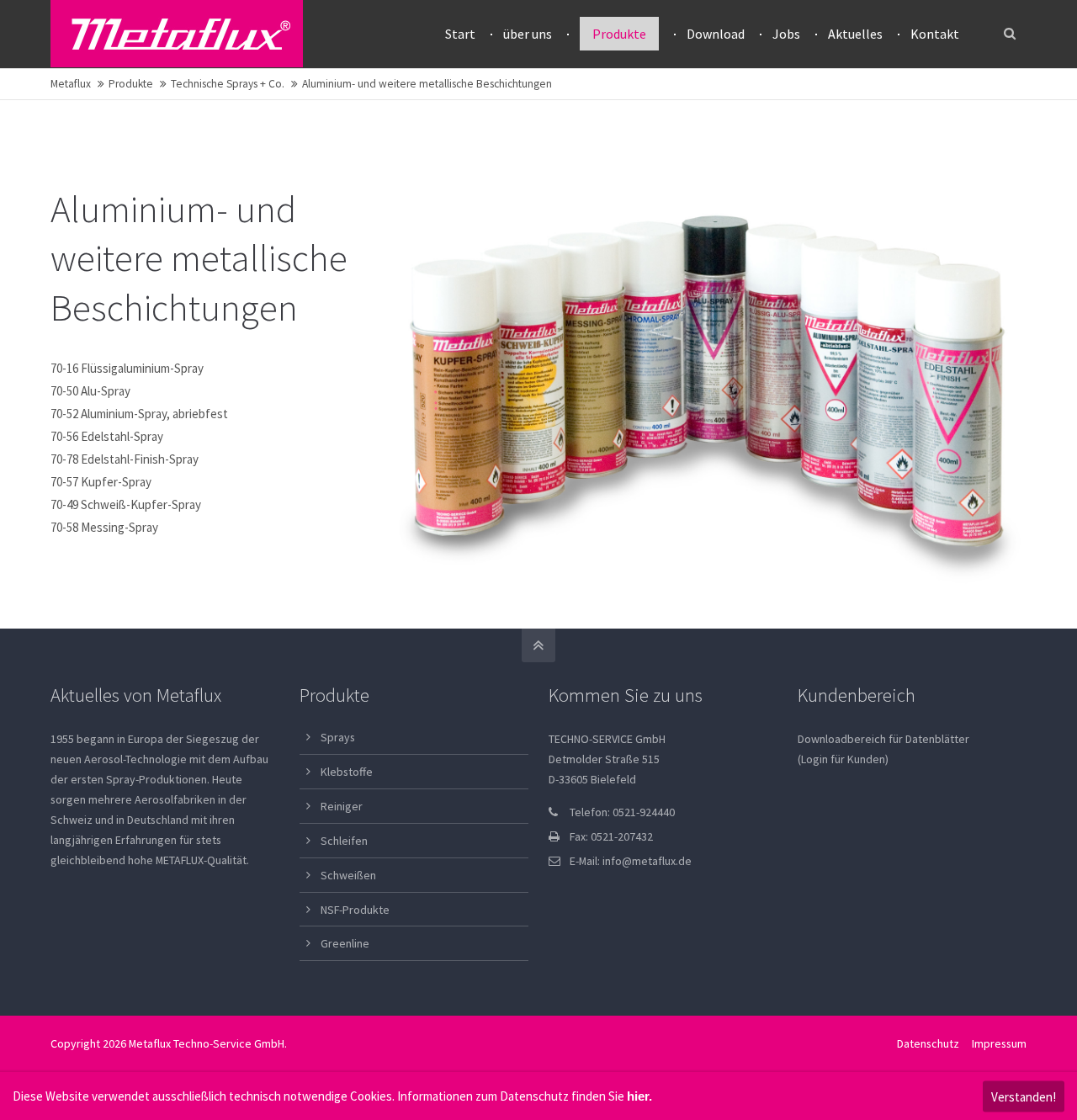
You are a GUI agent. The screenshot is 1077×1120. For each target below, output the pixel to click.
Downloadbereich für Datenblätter (883, 738)
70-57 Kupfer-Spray (100, 482)
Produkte (131, 84)
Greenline (345, 943)
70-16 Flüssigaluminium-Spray (127, 368)
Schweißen (348, 875)
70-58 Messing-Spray (104, 527)
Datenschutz (928, 1043)
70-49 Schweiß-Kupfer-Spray (125, 504)
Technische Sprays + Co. (227, 84)
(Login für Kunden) (843, 759)
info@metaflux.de (647, 860)
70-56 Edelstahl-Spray (106, 436)
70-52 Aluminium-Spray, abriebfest (139, 414)
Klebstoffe (347, 771)
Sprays (338, 737)
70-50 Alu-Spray (90, 391)
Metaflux (70, 84)
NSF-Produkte (355, 909)
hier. (639, 1096)
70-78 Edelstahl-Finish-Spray (124, 459)
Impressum (999, 1043)
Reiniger (342, 806)
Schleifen (344, 840)
